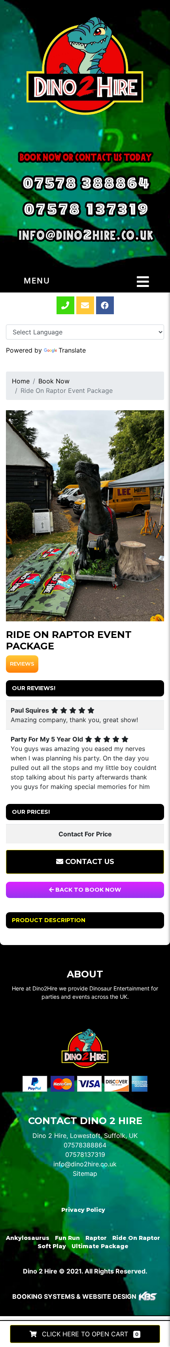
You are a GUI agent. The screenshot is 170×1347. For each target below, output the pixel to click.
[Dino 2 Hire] (85, 65)
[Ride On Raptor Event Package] (85, 515)
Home (21, 381)
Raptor (96, 1237)
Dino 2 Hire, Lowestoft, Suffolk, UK (85, 1135)
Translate (72, 350)
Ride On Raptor (136, 1237)
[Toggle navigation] (143, 282)
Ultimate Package (100, 1246)
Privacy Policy (83, 1209)
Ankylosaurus (27, 1237)
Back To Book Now (87, 889)
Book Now (54, 381)
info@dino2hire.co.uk (85, 1164)
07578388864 (85, 1145)
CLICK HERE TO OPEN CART (89, 1334)
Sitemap (85, 1173)
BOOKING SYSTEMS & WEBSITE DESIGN (74, 1296)
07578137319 (85, 1154)
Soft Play (52, 1246)
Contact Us (88, 861)
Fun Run (67, 1237)
